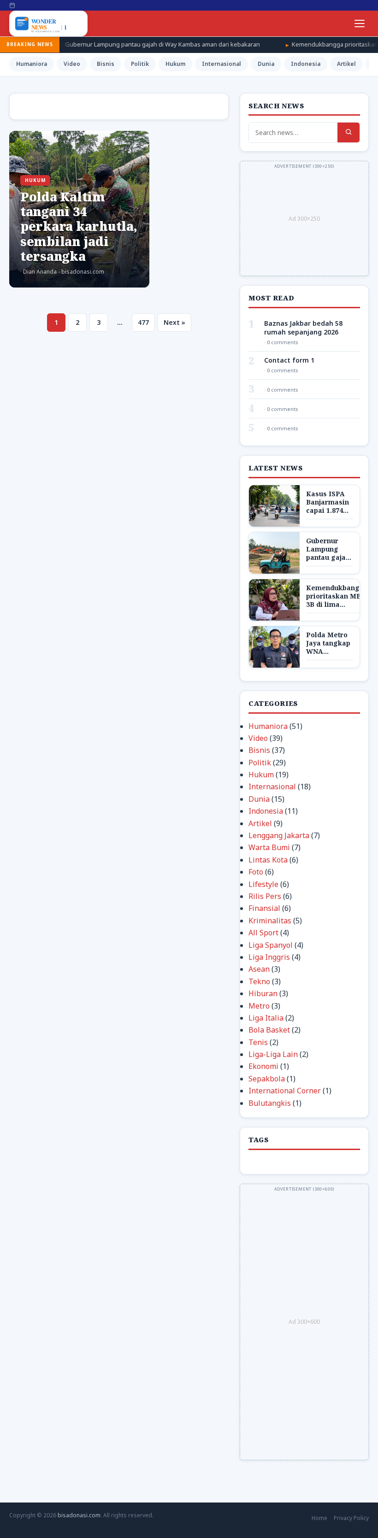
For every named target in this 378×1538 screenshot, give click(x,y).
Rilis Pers (264, 896)
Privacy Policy (351, 1518)
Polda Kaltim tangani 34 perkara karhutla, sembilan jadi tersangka (78, 226)
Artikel (346, 64)
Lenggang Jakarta (278, 835)
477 (143, 322)
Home (319, 1518)
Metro (259, 1006)
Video (72, 64)
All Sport (263, 932)
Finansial (264, 908)
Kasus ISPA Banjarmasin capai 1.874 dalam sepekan (327, 510)
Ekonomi (263, 1066)
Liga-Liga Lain (273, 1054)
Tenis (258, 1042)
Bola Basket (269, 1030)
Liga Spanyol (270, 945)
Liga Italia (266, 1018)
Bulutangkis (269, 1103)
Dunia (266, 64)
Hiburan (263, 993)
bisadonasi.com (79, 1515)
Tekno (259, 981)
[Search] (348, 132)
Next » (174, 322)
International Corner (284, 1091)
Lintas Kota (268, 860)
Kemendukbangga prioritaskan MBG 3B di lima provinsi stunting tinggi (337, 604)
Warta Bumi (269, 847)
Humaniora (31, 64)
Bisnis (105, 64)
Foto (255, 872)
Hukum (175, 64)
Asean (259, 969)
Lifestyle (263, 884)
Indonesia (305, 64)
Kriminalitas (269, 921)
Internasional (221, 64)
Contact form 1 (289, 360)
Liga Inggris (269, 957)
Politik (140, 64)
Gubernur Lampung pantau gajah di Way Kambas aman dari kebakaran (118, 44)
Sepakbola (266, 1079)
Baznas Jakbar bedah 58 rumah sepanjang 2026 (303, 327)
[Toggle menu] (359, 23)
